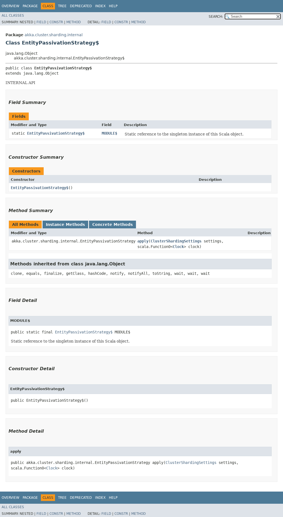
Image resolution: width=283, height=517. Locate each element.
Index (100, 6)
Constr (56, 22)
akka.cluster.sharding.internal (54, 35)
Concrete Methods (112, 224)
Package (30, 6)
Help (113, 6)
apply (142, 241)
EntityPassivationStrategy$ (56, 133)
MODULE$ (109, 133)
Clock (178, 246)
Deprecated (81, 6)
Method (73, 22)
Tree (62, 6)
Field (41, 22)
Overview (10, 6)
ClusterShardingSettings (176, 241)
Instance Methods (65, 224)
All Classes (13, 15)
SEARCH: (216, 17)
